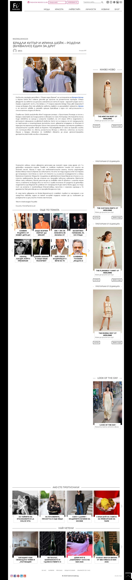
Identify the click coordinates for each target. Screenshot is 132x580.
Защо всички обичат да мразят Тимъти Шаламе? (41, 235)
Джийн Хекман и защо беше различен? (41, 259)
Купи (96, 126)
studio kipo (118, 576)
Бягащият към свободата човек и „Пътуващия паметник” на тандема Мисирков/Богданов (25, 562)
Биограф (16, 38)
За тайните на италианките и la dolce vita (25, 519)
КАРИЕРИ (51, 570)
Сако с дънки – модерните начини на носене (79, 519)
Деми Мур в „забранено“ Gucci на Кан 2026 (79, 560)
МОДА (47, 9)
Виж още (117, 126)
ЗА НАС (44, 570)
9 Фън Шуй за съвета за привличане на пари (106, 519)
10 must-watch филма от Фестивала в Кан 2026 (106, 560)
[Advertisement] (49, 149)
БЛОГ (117, 9)
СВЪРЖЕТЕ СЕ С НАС (83, 570)
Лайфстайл (74, 9)
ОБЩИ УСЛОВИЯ (70, 570)
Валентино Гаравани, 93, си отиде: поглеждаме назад (78, 235)
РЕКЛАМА (59, 570)
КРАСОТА (59, 9)
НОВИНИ (105, 9)
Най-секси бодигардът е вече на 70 (59, 259)
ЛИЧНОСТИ (91, 9)
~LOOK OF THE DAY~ (107, 425)
